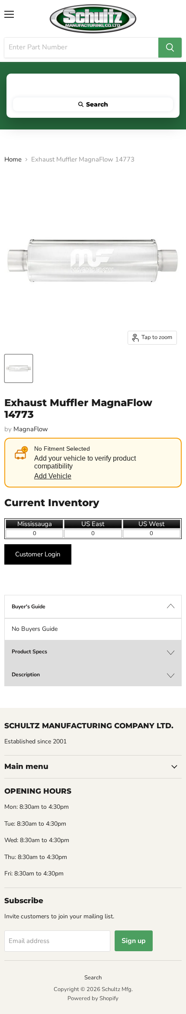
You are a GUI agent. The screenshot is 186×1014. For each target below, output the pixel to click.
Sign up (134, 941)
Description (26, 674)
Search (93, 978)
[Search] (170, 48)
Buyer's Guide (28, 606)
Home (13, 159)
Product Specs (29, 651)
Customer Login (38, 554)
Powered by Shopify (93, 998)
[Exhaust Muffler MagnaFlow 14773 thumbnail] (18, 368)
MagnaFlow (30, 429)
